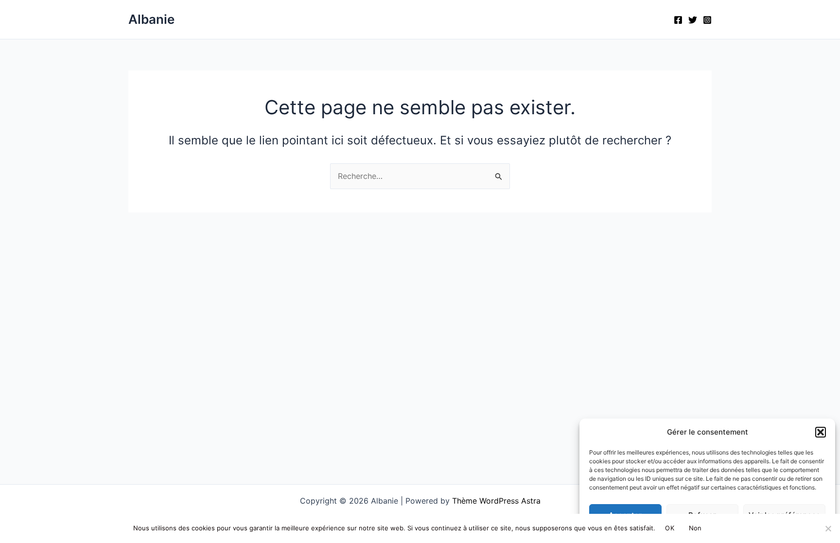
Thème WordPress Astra (496, 501)
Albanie (151, 19)
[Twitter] (692, 20)
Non (695, 528)
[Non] (828, 528)
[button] (820, 432)
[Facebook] (678, 20)
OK (669, 528)
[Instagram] (707, 20)
